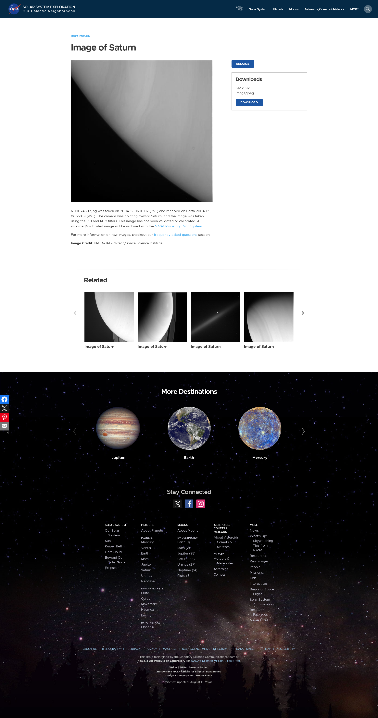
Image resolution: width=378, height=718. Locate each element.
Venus (146, 548)
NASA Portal (245, 649)
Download (249, 102)
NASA (14, 9)
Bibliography (111, 649)
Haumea (147, 609)
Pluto (145, 593)
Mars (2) (183, 548)
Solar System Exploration (49, 6)
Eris (144, 615)
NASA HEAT (259, 620)
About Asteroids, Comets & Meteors (226, 542)
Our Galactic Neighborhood (49, 12)
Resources (258, 555)
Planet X (147, 627)
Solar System (115, 525)
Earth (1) (183, 542)
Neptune (148, 581)
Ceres (145, 598)
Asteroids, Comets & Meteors (222, 528)
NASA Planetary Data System (178, 226)
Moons (182, 525)
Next (303, 313)
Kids (253, 578)
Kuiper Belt (113, 546)
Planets (147, 525)
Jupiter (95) (186, 553)
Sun (108, 540)
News (254, 530)
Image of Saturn (99, 347)
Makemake (149, 604)
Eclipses (111, 568)
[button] (354, 9)
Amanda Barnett (198, 667)
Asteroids (221, 569)
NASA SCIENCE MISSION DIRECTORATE (206, 649)
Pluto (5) (184, 575)
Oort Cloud (113, 552)
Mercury (259, 458)
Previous (75, 313)
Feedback (133, 649)
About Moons (187, 530)
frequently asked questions (175, 235)
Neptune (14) (187, 570)
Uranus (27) (186, 564)
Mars (144, 559)
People (255, 567)
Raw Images (80, 36)
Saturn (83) (186, 559)
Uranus (146, 575)
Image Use (169, 649)
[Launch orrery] (240, 10)
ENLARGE (242, 64)
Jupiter (118, 458)
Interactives (259, 583)
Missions (256, 572)
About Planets (152, 530)
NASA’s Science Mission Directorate (215, 661)
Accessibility (285, 649)
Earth (189, 458)
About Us (90, 649)
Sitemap (265, 649)
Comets (219, 574)
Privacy (151, 649)
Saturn (146, 570)
